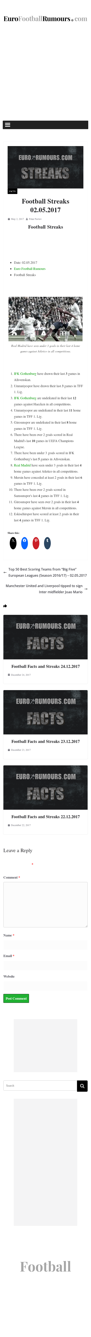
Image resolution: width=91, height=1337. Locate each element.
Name (8, 935)
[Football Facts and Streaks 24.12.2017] (45, 617)
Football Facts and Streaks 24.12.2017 (45, 666)
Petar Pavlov (35, 219)
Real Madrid (22, 465)
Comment (11, 877)
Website (9, 976)
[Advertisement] (45, 73)
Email (8, 955)
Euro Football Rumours (30, 268)
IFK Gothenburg (25, 373)
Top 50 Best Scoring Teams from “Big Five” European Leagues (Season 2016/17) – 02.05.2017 (47, 572)
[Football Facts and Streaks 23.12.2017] (45, 693)
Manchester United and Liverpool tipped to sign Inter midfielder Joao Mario (44, 588)
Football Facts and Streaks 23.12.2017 (45, 741)
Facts (12, 191)
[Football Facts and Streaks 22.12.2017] (45, 768)
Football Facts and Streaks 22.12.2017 (45, 817)
